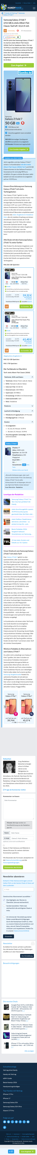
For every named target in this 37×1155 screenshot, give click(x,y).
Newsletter (18, 3)
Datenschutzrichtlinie (21, 931)
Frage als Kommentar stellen (15, 790)
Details (8, 286)
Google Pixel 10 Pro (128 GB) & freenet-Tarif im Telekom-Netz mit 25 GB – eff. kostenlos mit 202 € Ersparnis (22, 1008)
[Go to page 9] (23, 722)
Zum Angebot (17, 65)
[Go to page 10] (25, 722)
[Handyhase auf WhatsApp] (12, 1121)
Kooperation (15, 1139)
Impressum (17, 1134)
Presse (7, 1139)
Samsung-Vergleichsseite (12, 674)
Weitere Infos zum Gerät (20, 470)
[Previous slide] (5, 706)
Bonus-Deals (27, 3)
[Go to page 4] (16, 722)
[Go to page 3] (15, 722)
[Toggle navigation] (34, 8)
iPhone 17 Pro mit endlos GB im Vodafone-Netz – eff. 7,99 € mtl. (22, 1044)
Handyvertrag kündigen (11, 1086)
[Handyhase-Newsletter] (4, 1121)
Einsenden (8, 936)
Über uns (8, 1134)
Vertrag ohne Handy (10, 1070)
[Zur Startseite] (2, 13)
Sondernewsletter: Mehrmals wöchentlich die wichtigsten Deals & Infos (19, 908)
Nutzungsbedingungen (11, 862)
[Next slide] (32, 706)
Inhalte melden (25, 1136)
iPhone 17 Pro (8, 1094)
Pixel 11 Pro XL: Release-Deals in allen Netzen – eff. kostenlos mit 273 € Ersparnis (22, 1026)
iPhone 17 (6, 1098)
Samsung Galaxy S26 (10, 1102)
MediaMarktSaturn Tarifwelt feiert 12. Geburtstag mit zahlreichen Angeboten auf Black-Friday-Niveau (21, 1018)
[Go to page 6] (19, 722)
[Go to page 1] (12, 722)
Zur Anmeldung (27, 956)
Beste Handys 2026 (10, 1082)
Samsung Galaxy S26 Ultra (12, 1106)
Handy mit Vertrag (11, 13)
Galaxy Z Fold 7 (8, 15)
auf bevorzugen (10, 37)
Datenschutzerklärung (13, 860)
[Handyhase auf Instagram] (24, 1121)
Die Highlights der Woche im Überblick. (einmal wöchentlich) (17, 901)
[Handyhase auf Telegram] (8, 1121)
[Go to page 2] (13, 722)
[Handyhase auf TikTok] (4, 1127)
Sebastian (7, 759)
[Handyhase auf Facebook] (20, 1121)
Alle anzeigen (29, 1051)
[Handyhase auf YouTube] (28, 1121)
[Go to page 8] (22, 722)
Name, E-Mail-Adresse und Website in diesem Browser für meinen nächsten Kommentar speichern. (16, 850)
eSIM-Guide (7, 1078)
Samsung (21, 13)
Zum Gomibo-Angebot (17, 149)
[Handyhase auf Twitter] (16, 1121)
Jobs (34, 3)
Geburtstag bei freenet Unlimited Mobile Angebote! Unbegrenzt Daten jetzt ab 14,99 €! (21, 1036)
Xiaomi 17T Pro (8, 1110)
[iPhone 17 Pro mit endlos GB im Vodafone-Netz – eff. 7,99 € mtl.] (6, 1045)
